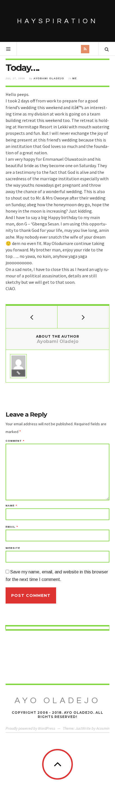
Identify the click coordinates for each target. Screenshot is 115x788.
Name (11, 505)
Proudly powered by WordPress (30, 728)
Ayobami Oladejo (48, 78)
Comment (15, 441)
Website (13, 548)
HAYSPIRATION (57, 21)
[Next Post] (83, 317)
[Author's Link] (18, 373)
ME (74, 78)
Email (12, 527)
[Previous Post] (32, 317)
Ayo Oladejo (57, 700)
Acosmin (102, 728)
